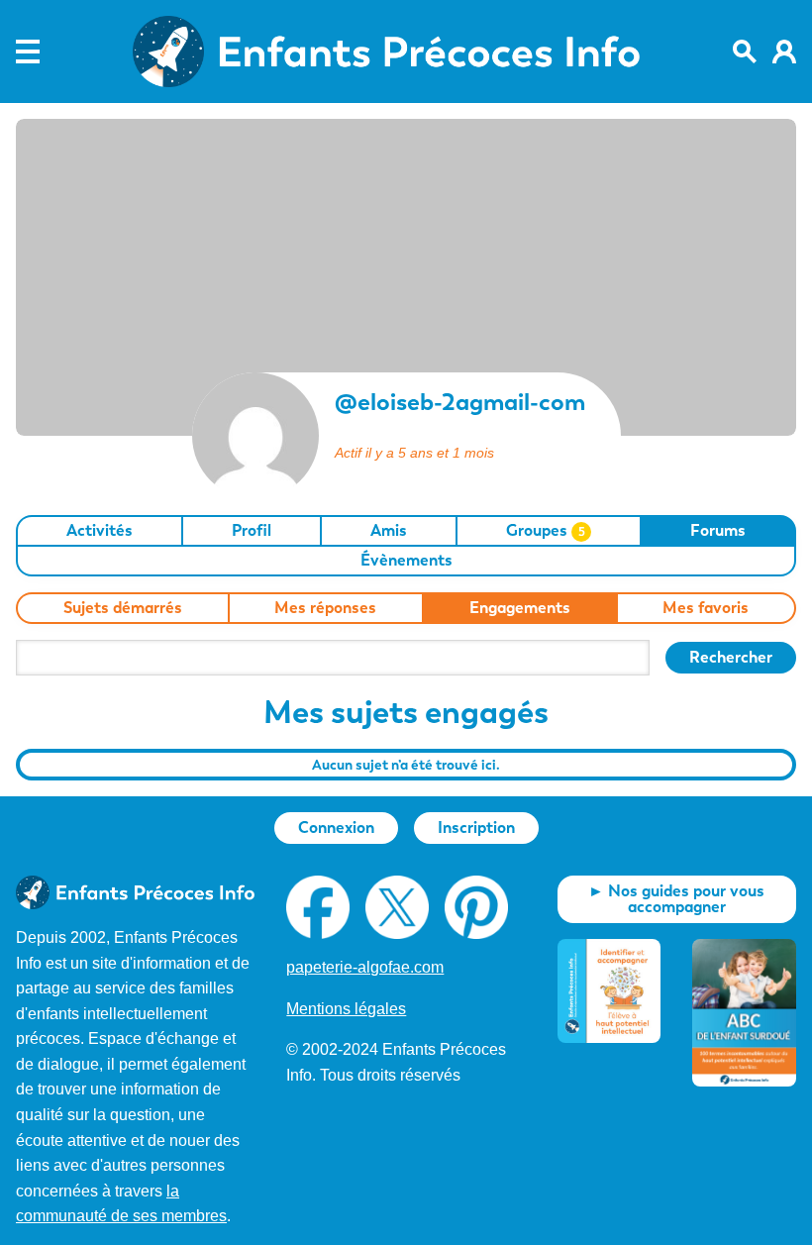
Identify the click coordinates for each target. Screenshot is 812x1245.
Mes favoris (705, 607)
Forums (718, 530)
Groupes (545, 530)
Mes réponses (325, 607)
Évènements (406, 560)
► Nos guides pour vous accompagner (676, 899)
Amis (388, 530)
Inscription (476, 827)
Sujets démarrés (122, 607)
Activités (99, 530)
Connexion (336, 827)
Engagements (519, 607)
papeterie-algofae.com (365, 967)
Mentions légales (346, 1008)
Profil (251, 530)
